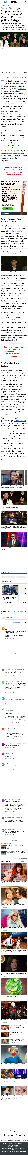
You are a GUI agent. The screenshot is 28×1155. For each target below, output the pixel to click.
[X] (8, 1135)
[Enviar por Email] (14, 72)
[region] (14, 735)
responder (7, 638)
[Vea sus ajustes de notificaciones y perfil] (25, 1)
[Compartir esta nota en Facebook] (2, 72)
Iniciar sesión (16, 611)
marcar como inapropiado (23, 639)
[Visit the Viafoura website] (23, 858)
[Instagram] (16, 1135)
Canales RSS (3, 1140)
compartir (18, 638)
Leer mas (24, 690)
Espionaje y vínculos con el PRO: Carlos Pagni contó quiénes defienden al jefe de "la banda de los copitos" (14, 351)
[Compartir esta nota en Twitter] (6, 72)
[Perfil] (14, 1131)
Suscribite (8, 209)
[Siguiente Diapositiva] (26, 594)
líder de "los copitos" (13, 231)
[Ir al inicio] (10, 2)
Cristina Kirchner (19, 83)
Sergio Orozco (21, 577)
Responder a (11, 731)
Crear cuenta (23, 611)
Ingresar (21, 1)
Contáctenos (18, 1140)
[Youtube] (12, 1135)
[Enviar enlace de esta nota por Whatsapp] (10, 72)
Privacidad (23, 1140)
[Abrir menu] (2, 2)
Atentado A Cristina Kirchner (8, 577)
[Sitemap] (24, 1135)
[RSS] (20, 1135)
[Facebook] (4, 1135)
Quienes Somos (10, 1140)
